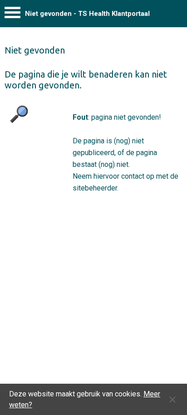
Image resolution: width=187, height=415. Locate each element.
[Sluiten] (172, 399)
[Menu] (12, 15)
